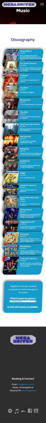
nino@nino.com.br (26, 384)
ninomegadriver (29, 390)
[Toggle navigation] (42, 4)
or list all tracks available (22, 307)
